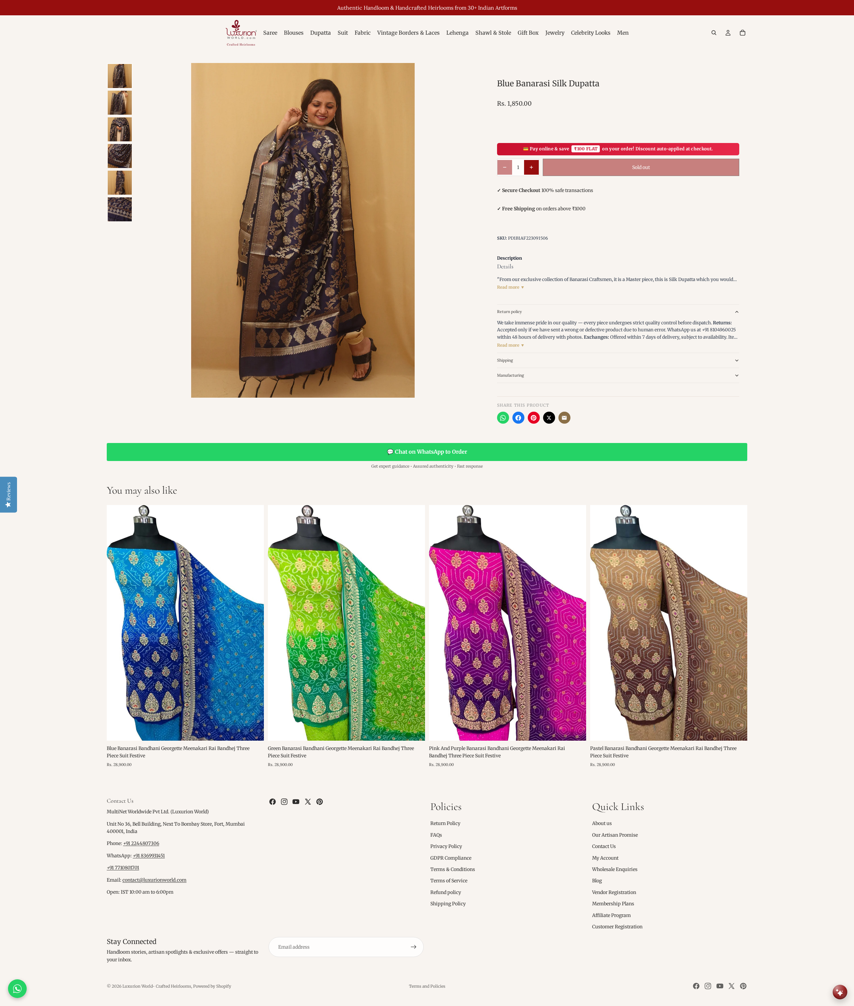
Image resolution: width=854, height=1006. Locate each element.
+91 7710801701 (123, 868)
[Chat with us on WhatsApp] (17, 988)
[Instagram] (284, 802)
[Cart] (742, 32)
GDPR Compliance (450, 858)
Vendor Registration (614, 892)
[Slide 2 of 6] (120, 103)
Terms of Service (448, 881)
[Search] (714, 32)
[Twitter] (308, 802)
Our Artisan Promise (615, 835)
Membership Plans (613, 904)
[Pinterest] (534, 418)
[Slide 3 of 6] (120, 129)
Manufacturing (510, 375)
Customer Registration (617, 927)
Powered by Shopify (212, 986)
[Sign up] (414, 947)
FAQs (436, 835)
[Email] (564, 418)
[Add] (254, 730)
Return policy (509, 311)
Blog (597, 881)
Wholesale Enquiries (614, 869)
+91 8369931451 (149, 856)
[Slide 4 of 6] (120, 156)
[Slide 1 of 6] (120, 76)
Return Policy (445, 824)
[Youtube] (296, 802)
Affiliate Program (611, 915)
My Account (605, 858)
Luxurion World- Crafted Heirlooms (156, 986)
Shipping (505, 360)
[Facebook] (518, 418)
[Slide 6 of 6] (120, 209)
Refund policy (445, 892)
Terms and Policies (427, 986)
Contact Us (604, 846)
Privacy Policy (446, 846)
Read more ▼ (511, 287)
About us (602, 824)
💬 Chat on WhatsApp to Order (427, 451)
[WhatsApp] (503, 418)
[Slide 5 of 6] (120, 183)
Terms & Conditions (452, 869)
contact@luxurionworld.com (154, 880)
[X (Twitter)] (549, 418)
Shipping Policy (448, 904)
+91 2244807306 (141, 844)
